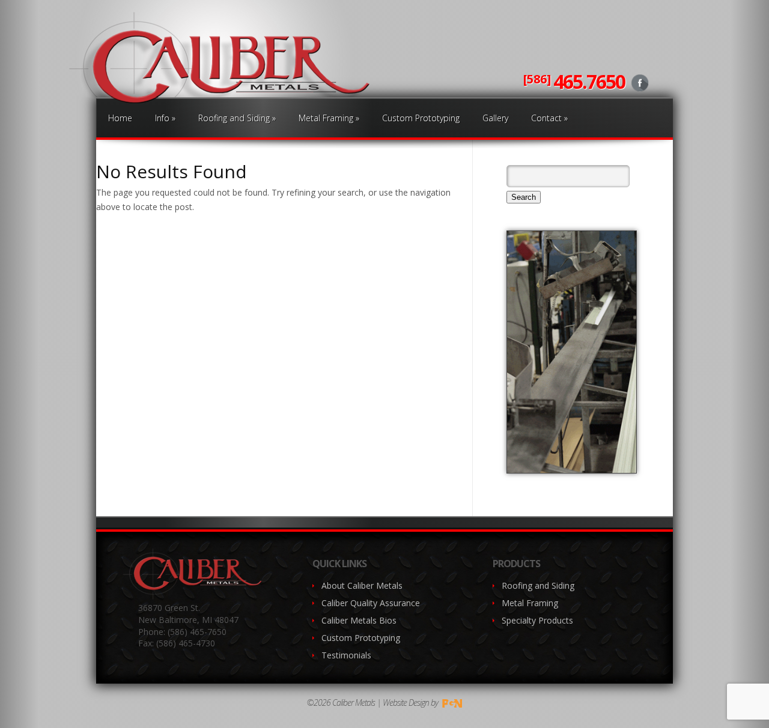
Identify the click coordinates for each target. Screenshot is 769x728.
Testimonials (346, 655)
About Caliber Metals (362, 585)
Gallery (495, 118)
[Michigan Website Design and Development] (451, 702)
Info (165, 118)
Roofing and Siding (237, 118)
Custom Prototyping (421, 118)
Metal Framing (329, 118)
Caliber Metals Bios (359, 620)
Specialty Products (537, 620)
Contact (549, 118)
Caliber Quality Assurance (370, 603)
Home (120, 118)
